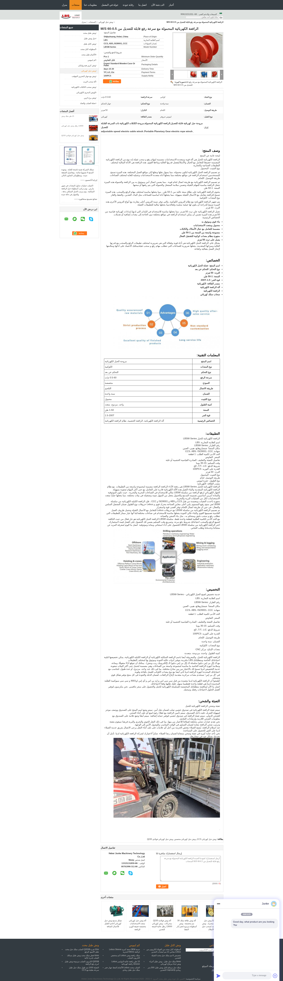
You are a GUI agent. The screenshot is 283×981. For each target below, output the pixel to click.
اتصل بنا (142, 4)
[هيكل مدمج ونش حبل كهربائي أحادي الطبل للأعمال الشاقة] (112, 911)
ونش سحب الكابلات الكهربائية (83, 87)
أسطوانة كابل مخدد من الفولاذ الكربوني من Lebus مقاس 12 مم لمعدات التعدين (163, 950)
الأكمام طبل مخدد (88, 55)
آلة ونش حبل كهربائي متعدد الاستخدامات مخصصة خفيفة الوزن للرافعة (137, 925)
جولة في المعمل (109, 4)
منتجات (75, 4)
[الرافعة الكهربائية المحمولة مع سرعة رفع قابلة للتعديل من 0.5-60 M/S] (197, 51)
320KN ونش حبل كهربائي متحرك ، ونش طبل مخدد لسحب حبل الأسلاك (211, 925)
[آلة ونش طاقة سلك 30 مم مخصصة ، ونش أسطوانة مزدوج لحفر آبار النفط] (186, 911)
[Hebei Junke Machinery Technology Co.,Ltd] (71, 16)
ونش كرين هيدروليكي (87, 65)
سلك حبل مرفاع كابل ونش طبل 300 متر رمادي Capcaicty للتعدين (164, 968)
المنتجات (92, 22)
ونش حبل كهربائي (105, 22)
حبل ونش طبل (90, 38)
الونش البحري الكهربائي (86, 92)
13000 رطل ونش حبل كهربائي (72, 126)
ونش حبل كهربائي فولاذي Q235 (72, 135)
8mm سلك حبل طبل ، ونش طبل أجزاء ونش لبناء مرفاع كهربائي (165, 962)
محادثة (115, 81)
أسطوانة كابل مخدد (88, 49)
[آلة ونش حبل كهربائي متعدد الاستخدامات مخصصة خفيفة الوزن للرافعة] (137, 911)
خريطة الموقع (208, 966)
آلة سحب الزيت (89, 82)
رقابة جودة (128, 4)
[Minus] (218, 904)
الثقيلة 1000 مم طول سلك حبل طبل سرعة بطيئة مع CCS (84, 968)
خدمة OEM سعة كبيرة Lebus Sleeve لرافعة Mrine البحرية (124, 950)
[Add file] (275, 975)
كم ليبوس (92, 60)
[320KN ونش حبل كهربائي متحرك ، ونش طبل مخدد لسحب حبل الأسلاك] (210, 911)
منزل (64, 4)
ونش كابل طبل (90, 44)
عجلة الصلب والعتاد (88, 103)
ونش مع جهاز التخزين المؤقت (84, 76)
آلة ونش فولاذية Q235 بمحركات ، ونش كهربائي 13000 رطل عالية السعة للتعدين (162, 925)
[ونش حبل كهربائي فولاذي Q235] (93, 138)
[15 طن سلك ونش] (93, 118)
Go (221, 18)
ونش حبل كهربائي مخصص (185, 839)
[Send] (218, 975)
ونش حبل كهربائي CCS (206, 839)
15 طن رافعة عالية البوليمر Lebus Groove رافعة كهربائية (126, 962)
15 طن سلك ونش (67, 116)
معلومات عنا (90, 4)
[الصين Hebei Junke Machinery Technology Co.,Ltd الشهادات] (70, 155)
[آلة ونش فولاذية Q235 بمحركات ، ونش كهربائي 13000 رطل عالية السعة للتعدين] (161, 911)
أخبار (171, 4)
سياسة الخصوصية (193, 979)
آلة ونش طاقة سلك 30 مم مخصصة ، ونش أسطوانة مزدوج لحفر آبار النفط (187, 925)
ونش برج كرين (90, 98)
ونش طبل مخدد (89, 33)
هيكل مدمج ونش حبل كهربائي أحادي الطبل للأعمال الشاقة (113, 923)
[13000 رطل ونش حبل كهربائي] (93, 128)
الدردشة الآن (157, 5)
